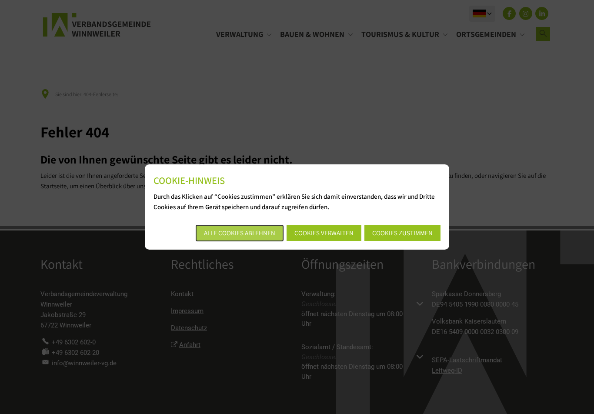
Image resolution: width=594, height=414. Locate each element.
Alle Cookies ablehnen (239, 233)
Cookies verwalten (324, 233)
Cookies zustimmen (402, 233)
